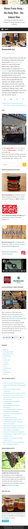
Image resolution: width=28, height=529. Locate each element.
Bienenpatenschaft (8, 354)
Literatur (5, 362)
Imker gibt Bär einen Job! (9, 417)
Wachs (5, 370)
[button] (5, 99)
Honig (4, 358)
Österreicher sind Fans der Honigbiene (13, 432)
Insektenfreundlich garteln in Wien (12, 419)
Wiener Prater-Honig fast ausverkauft (12, 103)
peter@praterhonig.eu (12, 485)
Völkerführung (7, 368)
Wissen (5, 374)
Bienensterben (7, 356)
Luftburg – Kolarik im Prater (17, 244)
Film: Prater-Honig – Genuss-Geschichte (14, 105)
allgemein (5, 349)
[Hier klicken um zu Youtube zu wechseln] (14, 272)
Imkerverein (6, 360)
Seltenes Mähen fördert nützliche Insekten (14, 393)
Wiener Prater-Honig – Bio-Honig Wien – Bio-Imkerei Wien (14, 13)
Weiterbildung (7, 372)
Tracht (5, 366)
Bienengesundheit (8, 352)
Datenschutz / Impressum (19, 528)
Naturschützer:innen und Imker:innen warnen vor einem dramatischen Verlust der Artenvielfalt (14, 397)
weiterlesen (5, 521)
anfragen (21, 199)
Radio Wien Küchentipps (16, 318)
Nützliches (6, 364)
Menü (6, 29)
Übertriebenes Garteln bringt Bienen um (14, 426)
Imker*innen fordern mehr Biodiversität (14, 383)
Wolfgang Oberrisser (16, 62)
